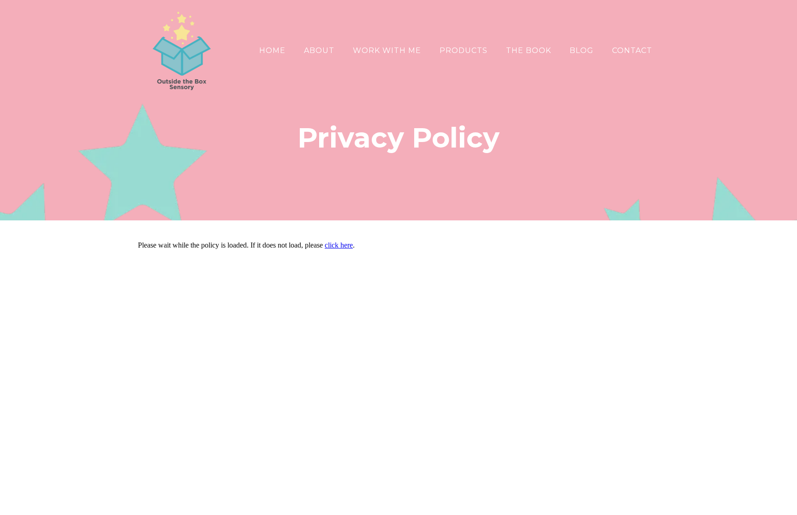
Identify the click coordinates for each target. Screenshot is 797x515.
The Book (528, 50)
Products (464, 50)
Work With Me (387, 50)
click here (339, 245)
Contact (632, 50)
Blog (582, 50)
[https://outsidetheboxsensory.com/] (182, 51)
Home (272, 50)
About (319, 50)
